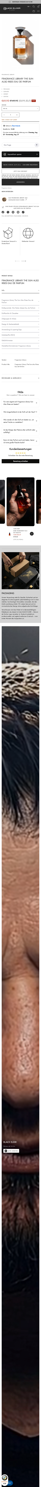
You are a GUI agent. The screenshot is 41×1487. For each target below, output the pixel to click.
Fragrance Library (8, 75)
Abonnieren (20, 182)
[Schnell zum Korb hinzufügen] (32, 534)
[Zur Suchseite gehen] (33, 6)
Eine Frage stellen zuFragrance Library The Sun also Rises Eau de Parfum (22, 207)
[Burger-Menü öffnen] (38, 11)
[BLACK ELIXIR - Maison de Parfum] (11, 9)
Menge (4, 105)
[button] (33, 6)
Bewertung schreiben (20, 461)
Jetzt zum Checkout (20, 171)
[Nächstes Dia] (23, 261)
